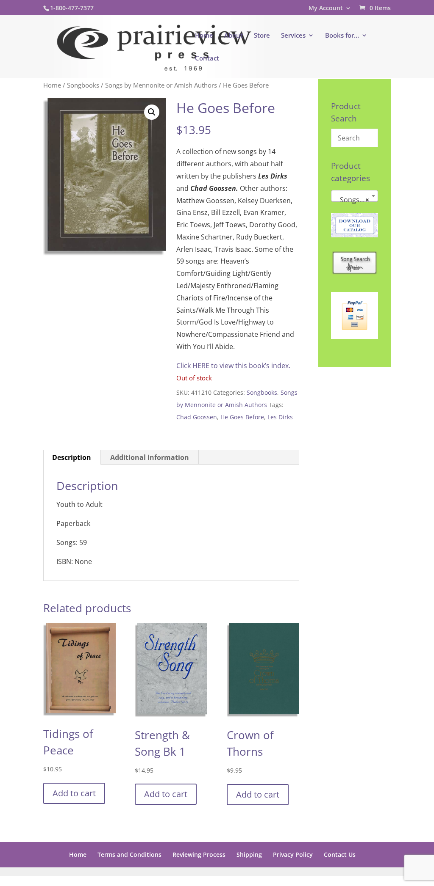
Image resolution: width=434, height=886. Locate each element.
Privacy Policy (293, 854)
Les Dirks (280, 417)
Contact (207, 58)
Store (262, 35)
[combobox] (354, 196)
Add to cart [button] (74, 793)
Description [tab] (71, 457)
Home (204, 35)
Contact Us (340, 854)
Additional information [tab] (149, 457)
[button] (151, 112)
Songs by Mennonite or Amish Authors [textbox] (356, 199)
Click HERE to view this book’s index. (233, 365)
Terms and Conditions (129, 854)
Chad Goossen (196, 417)
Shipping (249, 854)
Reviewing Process (198, 854)
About (233, 35)
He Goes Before (242, 417)
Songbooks (83, 85)
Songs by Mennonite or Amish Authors (161, 85)
